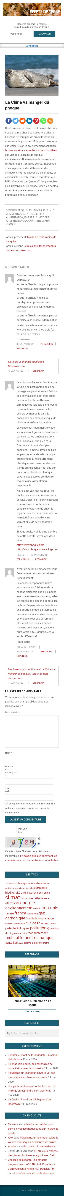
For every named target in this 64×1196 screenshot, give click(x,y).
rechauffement (38, 933)
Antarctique (11, 888)
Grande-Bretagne (36, 918)
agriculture (29, 883)
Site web (7, 790)
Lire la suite (32, 1011)
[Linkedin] (29, 121)
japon (50, 918)
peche (52, 923)
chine (39, 220)
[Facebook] (9, 121)
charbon (38, 892)
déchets (25, 898)
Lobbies (8, 923)
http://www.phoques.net (30, 545)
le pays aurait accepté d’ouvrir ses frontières (31, 150)
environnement (19, 908)
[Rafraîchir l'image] (39, 843)
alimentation (14, 220)
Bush (31, 893)
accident (17, 883)
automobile (40, 887)
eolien (36, 909)
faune (47, 220)
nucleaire (33, 923)
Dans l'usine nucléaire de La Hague (32, 1003)
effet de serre (42, 898)
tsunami (45, 943)
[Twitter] (15, 121)
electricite (12, 903)
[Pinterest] (36, 121)
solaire (36, 942)
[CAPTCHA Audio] (39, 839)
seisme (27, 942)
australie (29, 888)
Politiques (23, 928)
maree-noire (19, 923)
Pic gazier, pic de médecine (39, 1146)
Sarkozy (18, 942)
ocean (45, 923)
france (20, 913)
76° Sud (9, 883)
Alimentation (14, 217)
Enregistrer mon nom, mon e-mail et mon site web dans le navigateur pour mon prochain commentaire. (30, 808)
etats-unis (48, 907)
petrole (10, 928)
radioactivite (20, 933)
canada (29, 220)
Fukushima (32, 913)
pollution (38, 928)
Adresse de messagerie (9, 771)
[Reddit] (22, 121)
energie (27, 902)
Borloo (24, 892)
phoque (11, 224)
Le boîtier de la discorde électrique (34, 1173)
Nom (8, 753)
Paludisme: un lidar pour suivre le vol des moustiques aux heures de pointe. (33, 1129)
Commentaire (9, 712)
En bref (29, 217)
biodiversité (12, 892)
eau (32, 898)
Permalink (47, 344)
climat (12, 897)
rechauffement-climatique (29, 937)
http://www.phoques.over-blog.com (37, 549)
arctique (21, 888)
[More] (50, 121)
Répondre (22, 348)
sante (8, 942)
